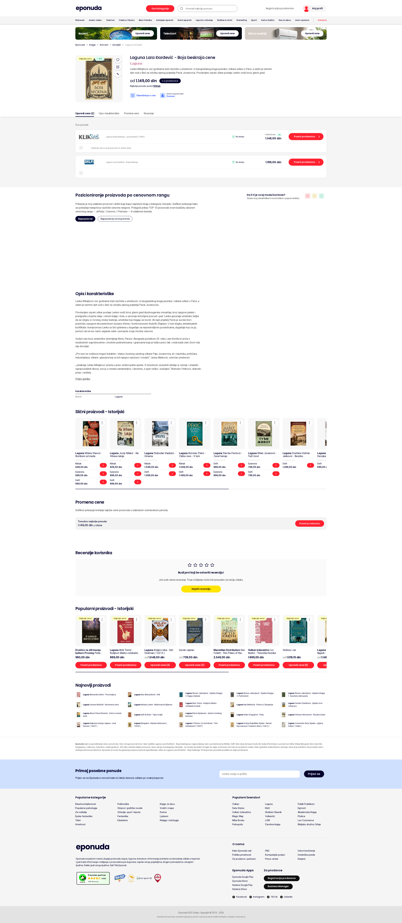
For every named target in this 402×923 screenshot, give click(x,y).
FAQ (267, 850)
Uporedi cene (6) (298, 665)
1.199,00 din (273, 162)
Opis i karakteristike (109, 113)
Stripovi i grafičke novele (129, 808)
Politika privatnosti (241, 854)
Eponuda (80, 44)
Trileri (78, 820)
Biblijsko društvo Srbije (309, 824)
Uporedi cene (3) (194, 665)
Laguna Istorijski (133, 44)
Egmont (302, 808)
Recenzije (149, 113)
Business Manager (278, 886)
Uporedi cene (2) (84, 113)
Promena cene (131, 113)
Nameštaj (241, 20)
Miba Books (238, 820)
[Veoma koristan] (321, 196)
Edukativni (122, 820)
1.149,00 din (273, 138)
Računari (79, 20)
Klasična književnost (85, 804)
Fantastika (122, 816)
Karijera (301, 858)
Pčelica (301, 816)
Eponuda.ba (240, 917)
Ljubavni (164, 816)
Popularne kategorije (90, 797)
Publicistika (123, 804)
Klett (267, 808)
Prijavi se (314, 774)
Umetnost (80, 824)
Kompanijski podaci (275, 854)
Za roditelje (81, 812)
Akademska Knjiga (307, 812)
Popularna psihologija (86, 808)
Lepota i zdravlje (204, 20)
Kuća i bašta (267, 20)
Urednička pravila (306, 854)
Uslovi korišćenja (306, 850)
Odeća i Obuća (126, 20)
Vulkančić (270, 816)
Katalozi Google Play (242, 885)
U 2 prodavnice (170, 80)
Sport (254, 20)
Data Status (238, 808)
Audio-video (95, 20)
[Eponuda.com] (88, 8)
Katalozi (322, 20)
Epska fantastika (83, 816)
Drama (163, 812)
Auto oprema (302, 20)
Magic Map (237, 816)
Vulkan (235, 804)
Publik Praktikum (306, 804)
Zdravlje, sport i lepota (128, 812)
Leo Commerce (306, 820)
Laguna (118, 396)
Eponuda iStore (240, 881)
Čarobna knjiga (272, 824)
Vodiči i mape (167, 808)
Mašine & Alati (224, 20)
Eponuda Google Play (242, 877)
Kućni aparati (184, 20)
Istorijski (116, 44)
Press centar (271, 858)
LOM (267, 820)
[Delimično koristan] (314, 196)
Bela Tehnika (145, 20)
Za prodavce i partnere (244, 858)
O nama (238, 844)
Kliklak (156, 86)
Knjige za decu (167, 804)
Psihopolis (237, 824)
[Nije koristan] (307, 196)
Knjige (92, 44)
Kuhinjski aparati (164, 20)
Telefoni (110, 20)
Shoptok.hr (232, 917)
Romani (104, 44)
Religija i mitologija (169, 820)
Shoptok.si (224, 917)
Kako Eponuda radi (241, 850)
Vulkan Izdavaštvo (241, 812)
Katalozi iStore (239, 889)
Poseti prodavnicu (304, 136)
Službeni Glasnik (273, 812)
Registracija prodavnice (280, 8)
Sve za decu (285, 20)
